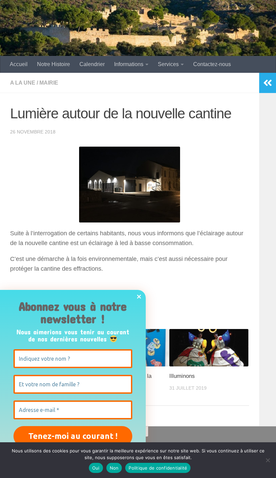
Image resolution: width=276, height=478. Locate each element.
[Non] (267, 460)
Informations (128, 64)
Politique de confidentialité (158, 468)
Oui (96, 468)
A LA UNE (22, 83)
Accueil (19, 64)
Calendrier (92, 64)
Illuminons (182, 376)
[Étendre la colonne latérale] (267, 83)
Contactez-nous (212, 64)
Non (114, 468)
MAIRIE (48, 83)
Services (168, 64)
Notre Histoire (53, 64)
